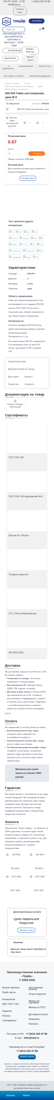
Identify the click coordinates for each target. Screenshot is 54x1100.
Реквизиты (34, 1019)
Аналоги (29, 384)
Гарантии (13, 384)
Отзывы (6, 1016)
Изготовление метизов (36, 988)
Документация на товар (21, 369)
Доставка (13, 376)
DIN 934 (31, 273)
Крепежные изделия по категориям (19, 86)
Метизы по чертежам (34, 1002)
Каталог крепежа (11, 987)
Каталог (27, 83)
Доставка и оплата (38, 1014)
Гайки (40, 86)
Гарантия (7, 1011)
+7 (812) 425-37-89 (36, 1033)
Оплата (29, 376)
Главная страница (12, 83)
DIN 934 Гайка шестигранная (16, 89)
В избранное (13, 103)
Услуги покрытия (37, 994)
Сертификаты (9, 1020)
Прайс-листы (9, 992)
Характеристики (17, 361)
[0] (40, 29)
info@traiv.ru (31, 1037)
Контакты (33, 1024)
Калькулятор (8, 999)
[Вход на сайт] (7, 12)
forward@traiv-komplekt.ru (18, 737)
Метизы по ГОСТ (37, 1007)
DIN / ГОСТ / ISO (10, 1004)
